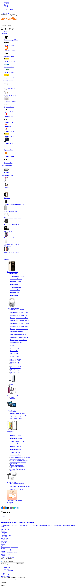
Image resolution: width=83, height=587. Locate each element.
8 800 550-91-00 (5, 13)
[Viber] (11, 508)
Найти (2, 585)
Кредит (3, 555)
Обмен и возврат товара (7, 557)
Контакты (3, 573)
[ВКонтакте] (2, 508)
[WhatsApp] (13, 508)
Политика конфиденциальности (9, 547)
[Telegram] (17, 508)
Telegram (6, 569)
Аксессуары (4, 541)
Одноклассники (8, 570)
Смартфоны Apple (6, 532)
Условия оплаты (5, 554)
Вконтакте (7, 567)
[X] (8, 508)
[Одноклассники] (4, 508)
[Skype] (15, 508)
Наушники (4, 539)
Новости (3, 544)
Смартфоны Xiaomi (6, 535)
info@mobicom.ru (5, 576)
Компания (3, 542)
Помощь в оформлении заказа (9, 552)
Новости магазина (7, 561)
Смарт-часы (4, 536)
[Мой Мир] (6, 508)
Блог (2, 545)
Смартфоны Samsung (6, 533)
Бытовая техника (5, 538)
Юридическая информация (8, 549)
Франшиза (3, 551)
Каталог (3, 531)
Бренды (3, 548)
